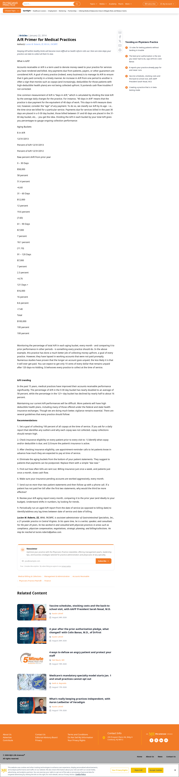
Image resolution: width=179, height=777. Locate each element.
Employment (52, 11)
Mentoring (62, 11)
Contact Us (40, 734)
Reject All (138, 770)
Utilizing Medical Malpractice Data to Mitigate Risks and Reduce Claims (103, 11)
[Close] (175, 770)
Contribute (8, 740)
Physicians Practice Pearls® (30, 581)
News (160, 756)
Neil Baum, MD (58, 660)
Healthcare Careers (39, 11)
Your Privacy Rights (76, 740)
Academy (112, 4)
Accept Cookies (156, 770)
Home (139, 756)
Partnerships (72, 11)
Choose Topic (10, 11)
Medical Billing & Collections (29, 576)
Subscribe (102, 561)
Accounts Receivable (81, 576)
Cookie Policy (80, 774)
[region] (89, 770)
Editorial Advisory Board (46, 737)
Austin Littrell (57, 613)
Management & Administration (57, 576)
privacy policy (66, 566)
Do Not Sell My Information (80, 737)
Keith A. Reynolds (59, 683)
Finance (47, 581)
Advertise (7, 737)
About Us (7, 734)
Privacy (38, 740)
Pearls (120, 4)
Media (102, 4)
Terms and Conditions (78, 734)
